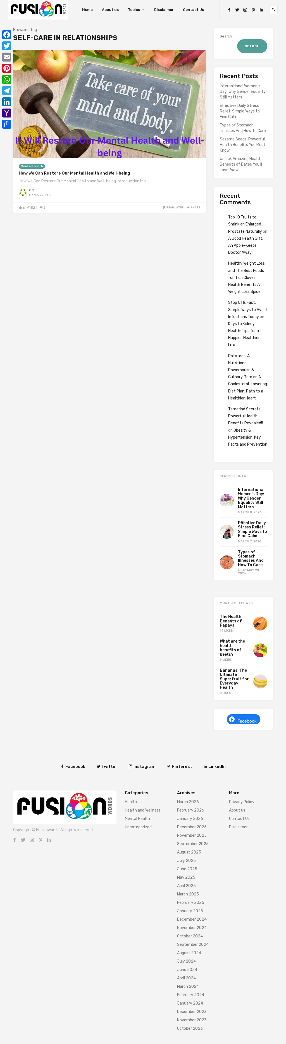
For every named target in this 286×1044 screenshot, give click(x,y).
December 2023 (192, 1011)
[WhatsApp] (6, 79)
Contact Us (193, 10)
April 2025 (186, 885)
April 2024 (186, 978)
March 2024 (188, 986)
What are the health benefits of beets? (232, 648)
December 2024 (192, 919)
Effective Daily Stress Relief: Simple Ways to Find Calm (240, 111)
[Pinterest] (253, 10)
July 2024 (186, 961)
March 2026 (188, 802)
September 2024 (193, 944)
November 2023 (192, 1020)
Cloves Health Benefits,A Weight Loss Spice (244, 284)
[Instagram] (245, 10)
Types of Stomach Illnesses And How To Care (243, 128)
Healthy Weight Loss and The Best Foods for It (246, 270)
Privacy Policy (241, 802)
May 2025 (186, 877)
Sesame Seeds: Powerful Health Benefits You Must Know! (242, 145)
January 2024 (190, 1003)
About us (110, 10)
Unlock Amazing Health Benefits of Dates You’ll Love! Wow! (241, 164)
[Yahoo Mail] (6, 113)
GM (31, 190)
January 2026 (190, 818)
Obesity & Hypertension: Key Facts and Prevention (247, 437)
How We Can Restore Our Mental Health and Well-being (74, 173)
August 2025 (189, 852)
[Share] (6, 124)
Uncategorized (138, 827)
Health (131, 802)
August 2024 (189, 953)
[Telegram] (6, 90)
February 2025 (190, 902)
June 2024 (187, 969)
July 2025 (186, 860)
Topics (134, 10)
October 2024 (190, 936)
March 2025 (188, 894)
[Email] (6, 57)
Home (87, 10)
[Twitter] (237, 10)
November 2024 (192, 927)
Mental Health (32, 166)
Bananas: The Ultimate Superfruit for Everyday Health (234, 679)
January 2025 (190, 911)
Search (226, 36)
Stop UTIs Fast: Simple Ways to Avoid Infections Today (247, 309)
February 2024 (190, 995)
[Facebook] (229, 10)
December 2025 (192, 827)
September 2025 (193, 843)
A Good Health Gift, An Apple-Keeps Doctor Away (245, 245)
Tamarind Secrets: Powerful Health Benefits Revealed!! (245, 416)
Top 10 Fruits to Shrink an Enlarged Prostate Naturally (245, 224)
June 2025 (187, 869)
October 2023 (190, 1028)
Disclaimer (164, 10)
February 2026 (190, 810)
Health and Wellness (143, 810)
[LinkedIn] (261, 10)
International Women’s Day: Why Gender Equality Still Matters (243, 92)
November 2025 (192, 835)
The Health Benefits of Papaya (231, 621)
